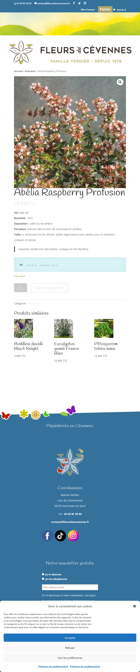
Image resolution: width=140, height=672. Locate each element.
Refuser (70, 648)
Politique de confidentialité (53, 666)
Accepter (70, 638)
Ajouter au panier (49, 287)
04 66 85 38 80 (73, 514)
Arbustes (30, 71)
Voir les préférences (70, 658)
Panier (105, 9)
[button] (134, 606)
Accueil (18, 71)
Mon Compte (88, 10)
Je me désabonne (56, 579)
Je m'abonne (53, 574)
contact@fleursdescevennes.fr (70, 522)
